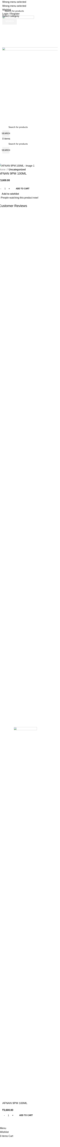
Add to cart (22, 188)
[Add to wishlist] (6, 1122)
